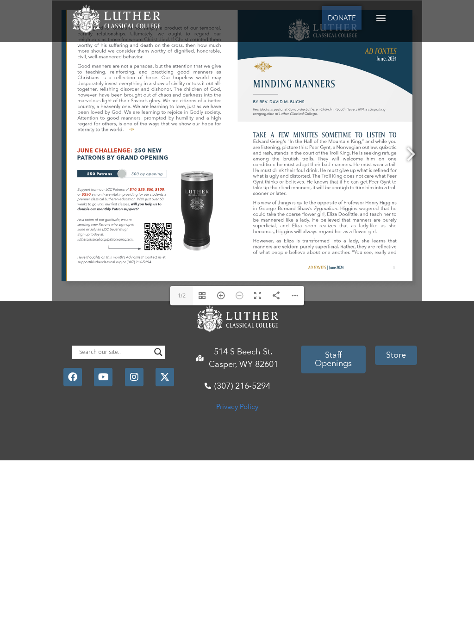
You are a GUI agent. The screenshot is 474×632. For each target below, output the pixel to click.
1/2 (182, 295)
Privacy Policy (237, 406)
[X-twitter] (165, 377)
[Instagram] (134, 377)
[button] (380, 17)
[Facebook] (72, 377)
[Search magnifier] (158, 352)
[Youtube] (103, 377)
